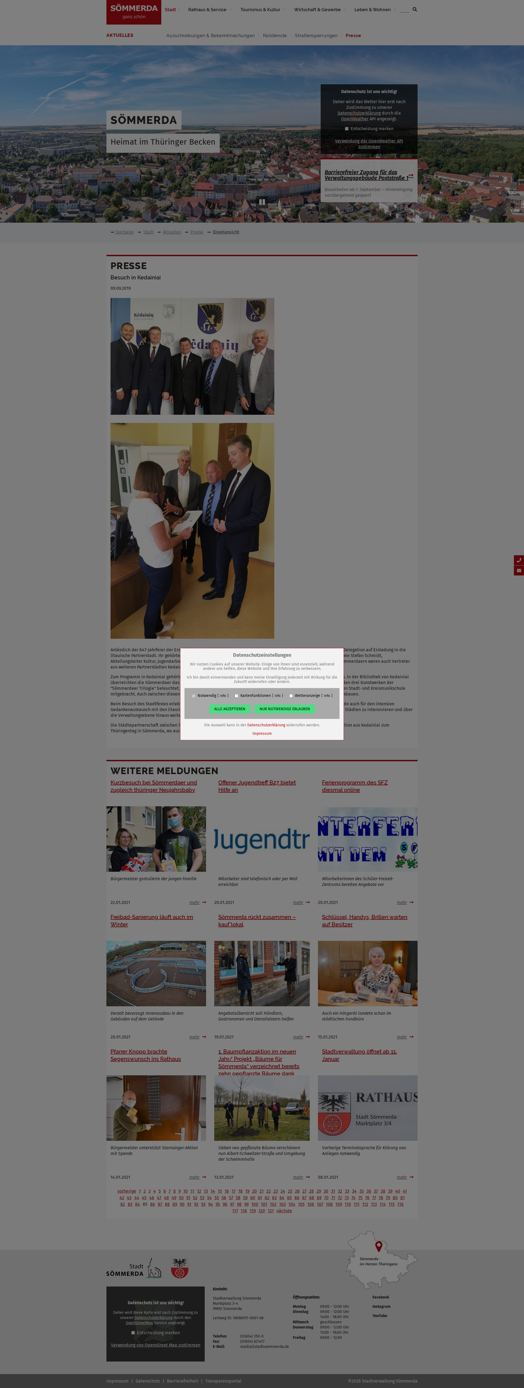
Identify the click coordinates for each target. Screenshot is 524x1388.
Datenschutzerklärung (266, 725)
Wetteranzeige (307, 696)
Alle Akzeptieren (229, 709)
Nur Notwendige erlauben (285, 709)
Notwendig (207, 696)
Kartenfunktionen (255, 696)
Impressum (262, 733)
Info (223, 696)
